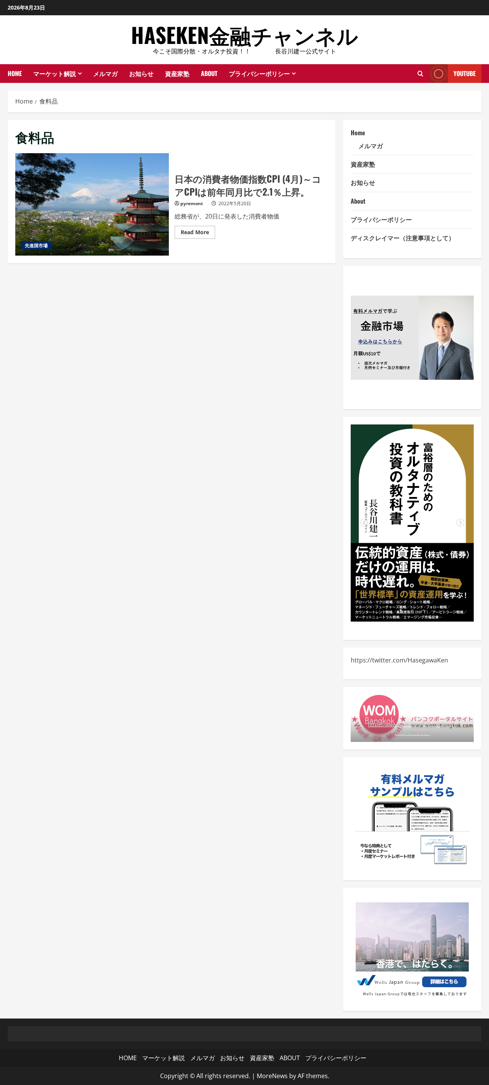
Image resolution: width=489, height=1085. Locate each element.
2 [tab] (412, 610)
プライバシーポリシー (259, 73)
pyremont (191, 203)
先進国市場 (36, 245)
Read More (198, 233)
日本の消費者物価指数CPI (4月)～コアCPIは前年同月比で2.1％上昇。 (92, 204)
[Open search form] (420, 73)
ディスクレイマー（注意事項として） (403, 237)
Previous (364, 523)
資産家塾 (177, 73)
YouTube (464, 73)
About (358, 201)
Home (358, 132)
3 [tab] (423, 610)
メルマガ (105, 73)
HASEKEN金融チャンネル (244, 34)
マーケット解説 (54, 73)
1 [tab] (401, 610)
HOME (15, 73)
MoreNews (272, 1076)
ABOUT (209, 73)
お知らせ (141, 73)
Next (460, 523)
